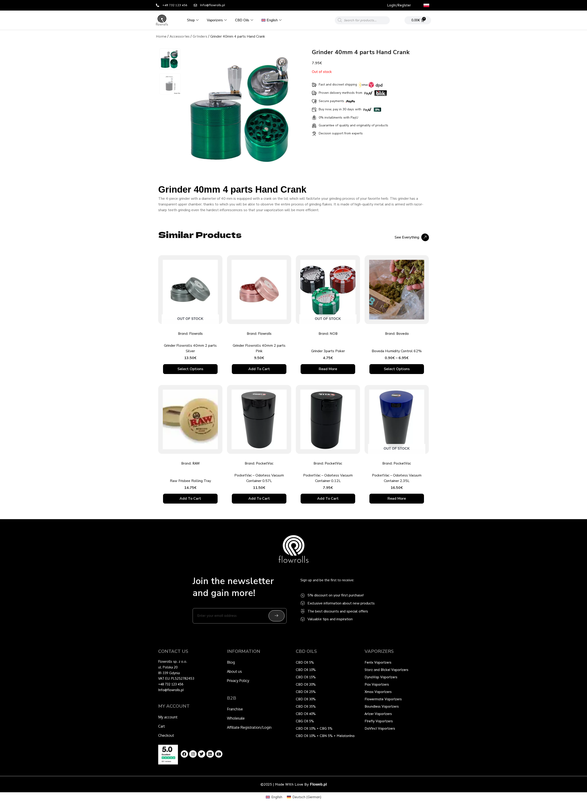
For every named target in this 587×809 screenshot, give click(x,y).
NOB (334, 334)
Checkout (166, 735)
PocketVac (265, 463)
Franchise (235, 709)
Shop (191, 20)
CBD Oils (242, 20)
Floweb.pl (318, 784)
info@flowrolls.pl (171, 690)
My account (167, 717)
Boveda (402, 334)
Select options (190, 368)
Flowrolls (196, 334)
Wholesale (236, 718)
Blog (231, 662)
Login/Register (399, 5)
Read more (328, 368)
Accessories (179, 36)
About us (234, 671)
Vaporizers (215, 20)
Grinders (200, 36)
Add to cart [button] (259, 368)
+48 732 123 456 (170, 684)
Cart (161, 726)
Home (161, 36)
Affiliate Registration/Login (249, 727)
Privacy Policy (238, 680)
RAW (196, 463)
